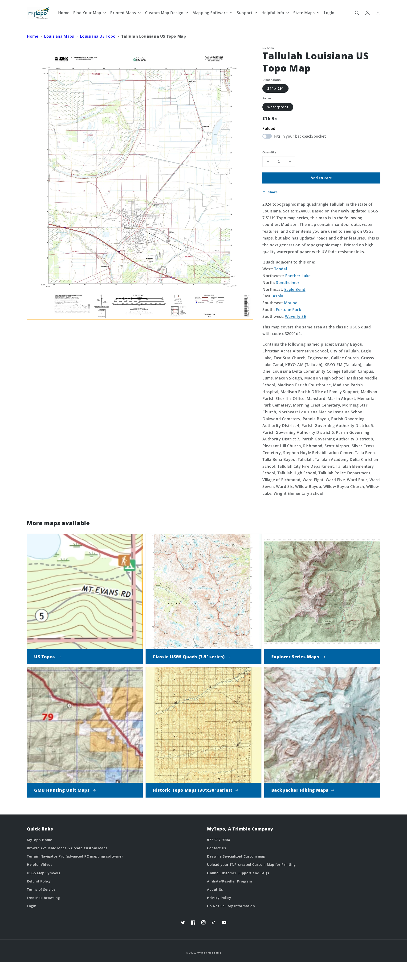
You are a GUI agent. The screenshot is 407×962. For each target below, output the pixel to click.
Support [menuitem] (244, 12)
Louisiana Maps (59, 36)
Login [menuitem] (329, 12)
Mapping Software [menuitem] (210, 12)
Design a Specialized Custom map (236, 856)
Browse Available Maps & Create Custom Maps (67, 848)
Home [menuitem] (63, 12)
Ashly (278, 296)
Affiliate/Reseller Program (229, 881)
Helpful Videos (39, 864)
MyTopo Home (39, 840)
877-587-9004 (218, 840)
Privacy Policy (219, 897)
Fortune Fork (288, 309)
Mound (291, 302)
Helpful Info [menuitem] (272, 12)
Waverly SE (295, 316)
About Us (215, 889)
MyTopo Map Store (209, 952)
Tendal (280, 268)
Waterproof (277, 107)
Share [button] (273, 192)
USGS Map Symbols (43, 873)
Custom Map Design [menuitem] (164, 12)
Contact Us (216, 848)
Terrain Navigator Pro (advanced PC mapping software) (74, 856)
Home (32, 36)
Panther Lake (298, 275)
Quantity (269, 152)
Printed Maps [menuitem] (123, 12)
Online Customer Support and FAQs (238, 873)
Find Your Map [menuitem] (87, 12)
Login (32, 906)
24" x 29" (275, 88)
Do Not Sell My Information (231, 906)
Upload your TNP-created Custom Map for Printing (251, 864)
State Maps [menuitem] (304, 12)
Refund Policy (39, 881)
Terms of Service (41, 889)
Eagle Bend (294, 289)
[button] (357, 13)
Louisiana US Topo (97, 36)
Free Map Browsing (43, 897)
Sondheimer (287, 282)
